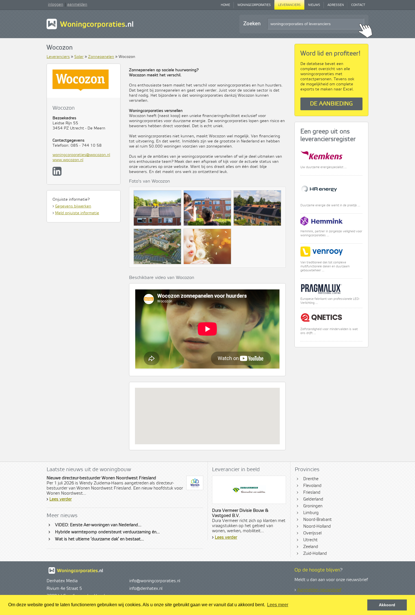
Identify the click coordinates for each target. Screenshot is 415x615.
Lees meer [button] (277, 604)
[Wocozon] (157, 209)
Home (225, 5)
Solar (79, 56)
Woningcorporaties (254, 5)
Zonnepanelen (101, 56)
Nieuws (314, 5)
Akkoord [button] (387, 605)
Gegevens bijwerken (73, 206)
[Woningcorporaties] (90, 28)
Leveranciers (289, 5)
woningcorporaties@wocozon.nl (81, 154)
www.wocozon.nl (68, 160)
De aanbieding (331, 103)
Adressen (335, 5)
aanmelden (77, 4)
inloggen (55, 4)
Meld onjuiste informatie (77, 213)
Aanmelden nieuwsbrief (319, 590)
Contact (358, 5)
